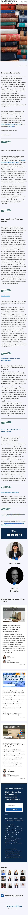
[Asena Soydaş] (16, 872)
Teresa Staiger (15, 563)
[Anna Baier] (3, 885)
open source (21, 173)
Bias (12, 366)
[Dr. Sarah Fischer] (22, 872)
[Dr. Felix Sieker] (9, 878)
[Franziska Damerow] (22, 885)
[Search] (22, 1)
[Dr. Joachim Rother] (16, 878)
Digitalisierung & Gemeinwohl (2, 895)
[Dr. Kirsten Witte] (3, 872)
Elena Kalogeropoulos (13, 662)
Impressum (17, 908)
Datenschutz (11, 908)
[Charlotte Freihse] (9, 872)
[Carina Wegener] (9, 885)
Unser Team (4, 867)
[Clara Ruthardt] (22, 878)
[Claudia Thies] (16, 885)
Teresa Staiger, (7, 713)
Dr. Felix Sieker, (15, 713)
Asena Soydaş (15, 715)
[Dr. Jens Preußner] (3, 878)
